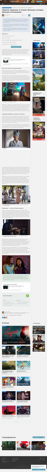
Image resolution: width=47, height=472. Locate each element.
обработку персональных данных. (38, 467)
